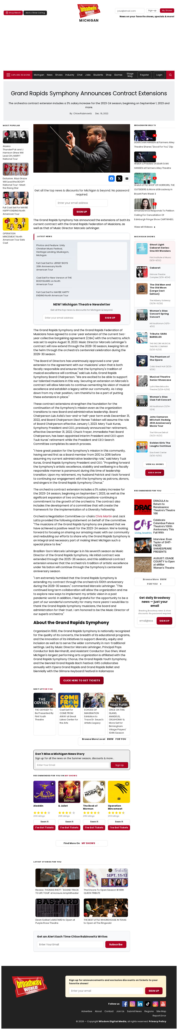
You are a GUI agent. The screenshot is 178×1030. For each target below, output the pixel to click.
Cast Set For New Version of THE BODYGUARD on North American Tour (54, 281)
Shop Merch (15, 12)
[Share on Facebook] (111, 178)
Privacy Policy (157, 1021)
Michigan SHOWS (144, 236)
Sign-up (152, 10)
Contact (109, 1011)
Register (144, 74)
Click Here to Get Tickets (81, 680)
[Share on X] (119, 178)
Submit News (134, 1011)
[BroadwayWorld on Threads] (155, 1004)
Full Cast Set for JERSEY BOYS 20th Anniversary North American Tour (52, 266)
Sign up (164, 620)
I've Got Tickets (44, 827)
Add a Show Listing (35, 12)
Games (118, 74)
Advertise (86, 1011)
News (49, 74)
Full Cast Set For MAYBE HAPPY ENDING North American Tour (15, 204)
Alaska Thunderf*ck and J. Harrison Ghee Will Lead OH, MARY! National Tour (13, 147)
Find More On (79, 843)
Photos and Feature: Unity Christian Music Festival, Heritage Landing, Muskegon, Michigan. (53, 250)
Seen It (44, 821)
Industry (69, 74)
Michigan (39, 74)
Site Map (161, 1011)
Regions (149, 1011)
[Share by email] (127, 178)
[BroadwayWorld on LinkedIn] (140, 1004)
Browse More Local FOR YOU (104, 739)
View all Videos (143, 227)
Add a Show (154, 472)
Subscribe (116, 944)
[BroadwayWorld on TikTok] (148, 1004)
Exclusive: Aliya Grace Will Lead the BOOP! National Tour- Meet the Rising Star (15, 177)
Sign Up (81, 212)
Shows (59, 74)
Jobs (87, 74)
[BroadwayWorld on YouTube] (163, 1004)
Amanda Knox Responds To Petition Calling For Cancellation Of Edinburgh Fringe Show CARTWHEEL (154, 215)
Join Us (120, 1011)
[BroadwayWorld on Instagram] (132, 1004)
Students (98, 74)
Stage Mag (130, 75)
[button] (170, 75)
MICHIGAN (89, 20)
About (98, 1011)
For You (48, 689)
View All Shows (155, 464)
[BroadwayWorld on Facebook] (125, 1004)
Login (159, 74)
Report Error (159, 1015)
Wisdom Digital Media (112, 1021)
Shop (108, 74)
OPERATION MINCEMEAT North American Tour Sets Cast (14, 232)
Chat (79, 74)
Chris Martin (103, 516)
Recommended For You (147, 490)
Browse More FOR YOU (155, 582)
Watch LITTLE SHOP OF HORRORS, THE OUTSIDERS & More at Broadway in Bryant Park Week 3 (154, 189)
